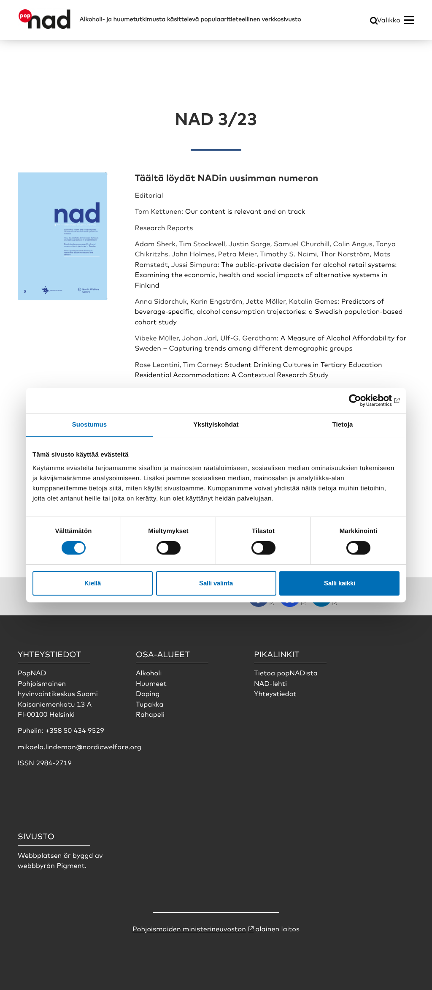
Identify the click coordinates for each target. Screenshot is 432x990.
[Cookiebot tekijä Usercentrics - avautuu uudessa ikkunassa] (363, 400)
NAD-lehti (270, 683)
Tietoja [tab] (342, 424)
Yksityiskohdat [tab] (215, 424)
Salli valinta (216, 583)
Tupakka (150, 703)
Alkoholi (149, 672)
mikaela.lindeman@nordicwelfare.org (79, 746)
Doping (149, 693)
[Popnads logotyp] (44, 26)
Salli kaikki (339, 583)
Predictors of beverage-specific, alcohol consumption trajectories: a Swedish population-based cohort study (269, 311)
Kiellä (92, 583)
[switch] (169, 548)
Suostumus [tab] (89, 424)
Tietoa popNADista (286, 672)
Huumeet (151, 683)
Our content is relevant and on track (246, 210)
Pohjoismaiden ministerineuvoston (189, 928)
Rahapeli (150, 713)
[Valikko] (409, 20)
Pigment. (71, 865)
